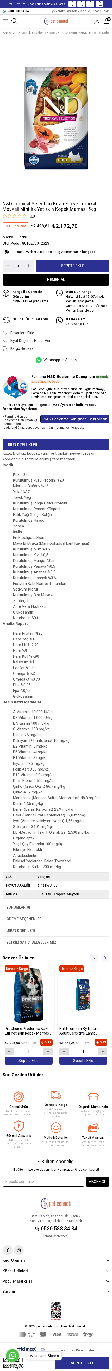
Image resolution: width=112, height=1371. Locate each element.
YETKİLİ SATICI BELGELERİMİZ (31, 942)
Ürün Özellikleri (22, 445)
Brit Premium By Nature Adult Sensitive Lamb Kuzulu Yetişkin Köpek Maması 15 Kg (79, 1031)
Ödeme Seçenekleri (25, 919)
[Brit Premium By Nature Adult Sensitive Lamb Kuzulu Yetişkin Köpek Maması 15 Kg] (83, 995)
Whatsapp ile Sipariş (60, 360)
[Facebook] (8, 1250)
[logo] (56, 1203)
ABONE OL (97, 1182)
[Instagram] (19, 1250)
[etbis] (56, 1311)
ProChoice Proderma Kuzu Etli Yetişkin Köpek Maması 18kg (27, 1031)
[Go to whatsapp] (12, 1355)
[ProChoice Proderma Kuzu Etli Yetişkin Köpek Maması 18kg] (29, 995)
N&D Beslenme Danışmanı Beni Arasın (74, 419)
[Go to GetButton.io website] (12, 1365)
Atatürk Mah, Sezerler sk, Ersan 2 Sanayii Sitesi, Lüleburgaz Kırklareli (56, 1218)
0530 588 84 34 (59, 1228)
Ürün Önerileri (21, 931)
